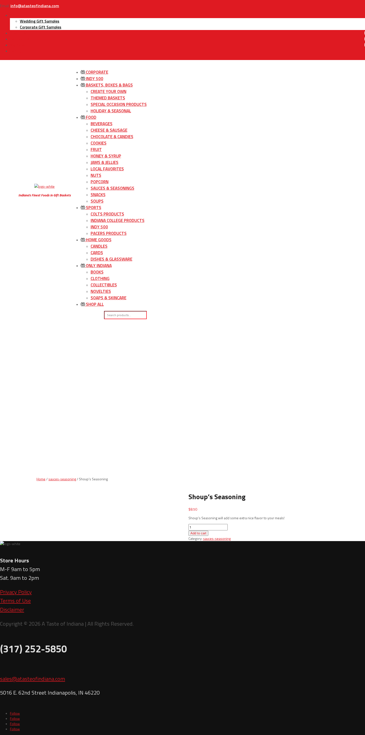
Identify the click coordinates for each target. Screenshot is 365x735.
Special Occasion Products (119, 104)
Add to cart (198, 533)
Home (40, 479)
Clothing (100, 278)
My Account (20, 45)
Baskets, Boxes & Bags (109, 85)
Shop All (94, 304)
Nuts (96, 175)
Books (97, 272)
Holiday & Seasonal (111, 111)
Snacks (98, 194)
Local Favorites (107, 169)
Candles (99, 246)
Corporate (96, 72)
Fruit (96, 149)
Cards (97, 252)
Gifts (14, 15)
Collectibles (104, 285)
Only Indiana (98, 265)
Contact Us (20, 39)
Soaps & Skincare (108, 298)
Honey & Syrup (106, 156)
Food (90, 117)
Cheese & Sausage (109, 130)
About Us (18, 33)
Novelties (101, 291)
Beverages (101, 124)
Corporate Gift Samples (40, 27)
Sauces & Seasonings (112, 188)
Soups (97, 201)
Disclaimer (12, 609)
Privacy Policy (16, 592)
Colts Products (107, 214)
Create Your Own (108, 91)
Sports (93, 207)
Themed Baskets (108, 98)
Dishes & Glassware (111, 259)
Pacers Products (109, 233)
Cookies (99, 143)
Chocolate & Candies (112, 136)
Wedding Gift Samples (39, 21)
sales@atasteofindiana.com (32, 678)
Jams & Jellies (104, 162)
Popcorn (100, 182)
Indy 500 (94, 78)
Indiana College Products (118, 220)
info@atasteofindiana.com (34, 6)
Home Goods (98, 240)
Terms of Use (15, 600)
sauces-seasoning (62, 479)
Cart (14, 51)
